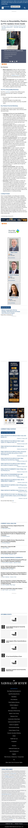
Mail (13, 61)
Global (14, 735)
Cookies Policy (4, 3)
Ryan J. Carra (6, 25)
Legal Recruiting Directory (14, 693)
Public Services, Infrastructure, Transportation (14, 756)
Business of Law (14, 716)
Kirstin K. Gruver (22, 25)
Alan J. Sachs (10, 569)
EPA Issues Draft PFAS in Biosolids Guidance (11, 588)
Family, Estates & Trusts (14, 730)
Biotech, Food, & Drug (14, 713)
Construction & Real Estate (14, 719)
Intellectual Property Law (14, 748)
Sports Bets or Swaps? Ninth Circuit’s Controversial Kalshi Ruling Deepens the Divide (13, 552)
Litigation (14, 754)
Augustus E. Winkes (17, 562)
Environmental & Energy (14, 727)
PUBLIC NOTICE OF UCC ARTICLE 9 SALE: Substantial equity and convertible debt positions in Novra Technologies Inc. (13, 453)
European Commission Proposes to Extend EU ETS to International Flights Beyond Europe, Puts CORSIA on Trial (14, 574)
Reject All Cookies (15, 6)
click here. (11, 819)
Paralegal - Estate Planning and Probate (11, 311)
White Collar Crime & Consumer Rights (14, 762)
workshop (8, 91)
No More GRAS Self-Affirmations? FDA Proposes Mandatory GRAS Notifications (12, 567)
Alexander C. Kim (12, 554)
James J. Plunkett (5, 547)
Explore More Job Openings (6, 314)
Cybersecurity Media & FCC (14, 721)
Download (15, 61)
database (7, 775)
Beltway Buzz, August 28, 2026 (8, 546)
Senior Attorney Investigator (8, 313)
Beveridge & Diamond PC (7, 27)
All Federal (6, 58)
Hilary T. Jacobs (5, 589)
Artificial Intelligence (14, 705)
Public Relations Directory (14, 702)
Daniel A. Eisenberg (14, 25)
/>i (17, 61)
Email (11, 254)
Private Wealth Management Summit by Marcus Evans (15, 627)
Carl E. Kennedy (5, 554)
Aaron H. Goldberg (5, 584)
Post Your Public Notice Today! (8, 432)
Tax (14, 759)
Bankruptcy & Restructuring (14, 710)
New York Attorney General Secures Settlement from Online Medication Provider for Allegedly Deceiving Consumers (13, 534)
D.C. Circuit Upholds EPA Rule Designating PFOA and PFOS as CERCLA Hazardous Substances (13, 560)
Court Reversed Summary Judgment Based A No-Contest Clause (12, 526)
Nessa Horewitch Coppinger (7, 562)
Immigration (14, 741)
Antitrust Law (14, 707)
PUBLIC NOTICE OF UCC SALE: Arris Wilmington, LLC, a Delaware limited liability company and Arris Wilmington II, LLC (14, 496)
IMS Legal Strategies (6, 542)
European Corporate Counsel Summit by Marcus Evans (16, 670)
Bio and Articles (11, 257)
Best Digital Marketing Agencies (14, 691)
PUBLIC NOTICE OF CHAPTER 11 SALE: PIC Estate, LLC (14, 490)
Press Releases (14, 699)
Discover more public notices (7, 500)
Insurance (14, 745)
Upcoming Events (6, 614)
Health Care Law (14, 738)
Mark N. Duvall (5, 569)
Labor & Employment (14, 751)
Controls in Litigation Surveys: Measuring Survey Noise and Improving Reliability (12, 541)
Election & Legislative (14, 724)
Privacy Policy (13, 773)
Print (10, 61)
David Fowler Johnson (6, 528)
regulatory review (15, 75)
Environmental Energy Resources (10, 52)
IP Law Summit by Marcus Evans (14, 656)
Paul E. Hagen (12, 584)
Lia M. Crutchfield (12, 589)
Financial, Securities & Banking (14, 733)
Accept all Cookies (6, 6)
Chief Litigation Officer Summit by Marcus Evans (16, 642)
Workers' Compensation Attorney (9, 310)
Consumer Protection (8, 56)
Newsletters (14, 696)
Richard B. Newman (6, 536)
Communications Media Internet (10, 54)
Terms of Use (6, 773)
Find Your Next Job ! (5, 307)
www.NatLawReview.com (9, 777)
